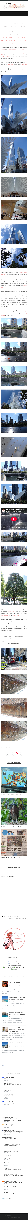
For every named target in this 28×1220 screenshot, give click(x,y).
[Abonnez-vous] (8, 967)
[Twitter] (14, 963)
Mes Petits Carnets (9, 1155)
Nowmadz (6, 1143)
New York (22, 26)
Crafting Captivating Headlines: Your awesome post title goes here (12, 1145)
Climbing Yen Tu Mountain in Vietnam (12, 1169)
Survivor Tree (21, 29)
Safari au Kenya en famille (10, 1138)
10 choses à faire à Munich (10, 1193)
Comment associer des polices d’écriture (13, 1188)
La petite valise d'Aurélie (10, 1174)
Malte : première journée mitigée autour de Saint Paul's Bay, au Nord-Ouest (17, 999)
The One (8, 31)
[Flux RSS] (19, 967)
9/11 (7, 21)
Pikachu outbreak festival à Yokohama (12, 1084)
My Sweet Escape (8, 1117)
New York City (7, 29)
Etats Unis (20, 21)
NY (13, 29)
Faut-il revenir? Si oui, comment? (11, 1164)
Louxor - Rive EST (8, 1090)
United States (15, 31)
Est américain (12, 21)
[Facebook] (14, 962)
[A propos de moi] (14, 949)
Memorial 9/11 (15, 26)
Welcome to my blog (9, 1103)
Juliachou (6, 1168)
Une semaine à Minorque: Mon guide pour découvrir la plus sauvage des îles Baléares (13, 1132)
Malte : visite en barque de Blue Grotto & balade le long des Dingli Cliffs (17, 1014)
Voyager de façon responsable (11, 1151)
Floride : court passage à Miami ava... (11, 795)
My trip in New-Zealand (10, 1101)
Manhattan (7, 26)
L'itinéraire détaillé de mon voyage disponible (11, 748)
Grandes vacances (8, 1094)
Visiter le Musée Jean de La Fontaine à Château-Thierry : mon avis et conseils (12, 1119)
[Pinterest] (14, 965)
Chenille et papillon (9, 1077)
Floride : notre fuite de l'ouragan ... (11, 857)
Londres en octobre (8, 1125)
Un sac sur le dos (8, 1124)
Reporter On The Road (10, 1130)
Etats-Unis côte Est (10, 23)
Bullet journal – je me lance (10, 1079)
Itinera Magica (8, 1198)
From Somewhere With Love (11, 1186)
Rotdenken (7, 1192)
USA (21, 31)
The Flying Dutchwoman (10, 1181)
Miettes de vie (8, 1083)
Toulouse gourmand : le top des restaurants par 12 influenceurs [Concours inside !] (16, 1029)
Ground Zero (20, 23)
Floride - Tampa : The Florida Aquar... (11, 826)
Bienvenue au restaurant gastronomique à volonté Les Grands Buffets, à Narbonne (16, 984)
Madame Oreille (8, 1137)
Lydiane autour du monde (10, 1150)
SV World (6, 1089)
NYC (16, 29)
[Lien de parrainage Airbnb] (7, 1065)
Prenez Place (7, 1162)
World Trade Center (14, 34)
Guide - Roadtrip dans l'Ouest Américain (13, 1182)
